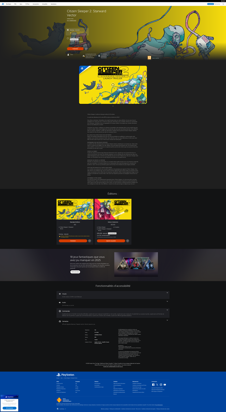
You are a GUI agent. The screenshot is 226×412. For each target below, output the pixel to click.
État (114, 387)
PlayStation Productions (61, 388)
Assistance (53, 4)
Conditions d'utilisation (137, 383)
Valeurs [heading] (96, 381)
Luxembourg (62, 408)
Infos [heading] (57, 381)
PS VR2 (77, 387)
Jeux (21, 4)
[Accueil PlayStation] (2, 4)
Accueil (57, 378)
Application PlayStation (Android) (158, 389)
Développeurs (135, 390)
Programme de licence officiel (138, 392)
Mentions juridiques (105, 408)
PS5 (15, 4)
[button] (106, 57)
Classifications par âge (137, 387)
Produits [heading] (78, 381)
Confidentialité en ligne (99, 387)
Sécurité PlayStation (117, 385)
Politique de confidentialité (115, 408)
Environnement (97, 383)
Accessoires (36, 4)
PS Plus (27, 4)
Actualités (44, 4)
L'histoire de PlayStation (61, 392)
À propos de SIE (59, 383)
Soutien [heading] (115, 381)
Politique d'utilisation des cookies (163, 408)
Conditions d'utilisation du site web (128, 408)
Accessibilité (97, 385)
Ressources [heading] (135, 381)
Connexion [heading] (154, 381)
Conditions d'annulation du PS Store (139, 385)
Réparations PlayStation (118, 388)
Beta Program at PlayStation (157, 391)
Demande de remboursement (119, 392)
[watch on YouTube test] (142, 102)
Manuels (115, 394)
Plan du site (138, 408)
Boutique (8, 4)
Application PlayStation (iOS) (157, 387)
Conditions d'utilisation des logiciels (148, 408)
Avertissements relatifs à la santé (124, 346)
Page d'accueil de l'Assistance (119, 383)
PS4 (76, 385)
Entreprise (58, 390)
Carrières (58, 385)
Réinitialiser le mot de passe (119, 390)
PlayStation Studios (60, 387)
